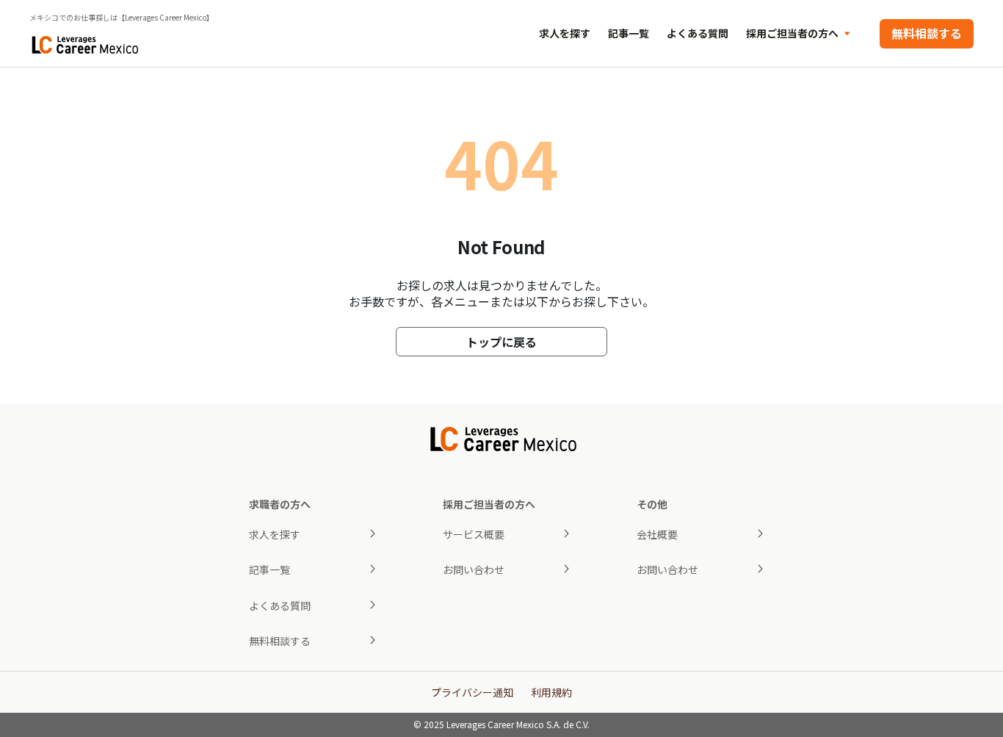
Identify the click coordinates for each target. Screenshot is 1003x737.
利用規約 (551, 692)
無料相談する (926, 33)
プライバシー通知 (472, 692)
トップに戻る (501, 341)
